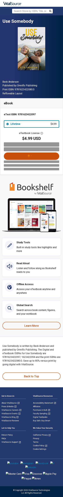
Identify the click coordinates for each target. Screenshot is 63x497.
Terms (35, 442)
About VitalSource (9, 403)
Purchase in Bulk (40, 410)
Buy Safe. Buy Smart (41, 421)
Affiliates (36, 406)
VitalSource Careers (10, 410)
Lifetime (34, 123)
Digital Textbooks (40, 417)
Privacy (36, 438)
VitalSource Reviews (10, 421)
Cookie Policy (39, 446)
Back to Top (31, 376)
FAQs (4, 438)
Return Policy (7, 435)
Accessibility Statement (43, 403)
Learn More (31, 325)
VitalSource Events (10, 414)
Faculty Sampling (40, 414)
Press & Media (8, 406)
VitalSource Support (10, 442)
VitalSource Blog (9, 417)
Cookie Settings (39, 449)
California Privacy (40, 435)
